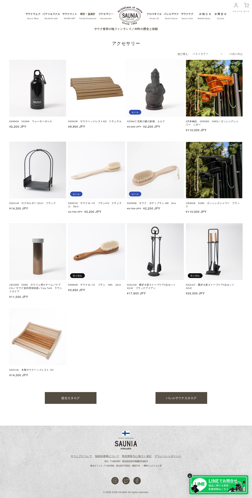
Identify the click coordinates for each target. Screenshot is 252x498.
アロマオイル (154, 16)
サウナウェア (33, 16)
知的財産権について (107, 456)
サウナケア (187, 16)
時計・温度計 (87, 16)
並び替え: (183, 54)
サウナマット (69, 16)
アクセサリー (106, 16)
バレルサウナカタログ (181, 398)
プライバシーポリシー (167, 456)
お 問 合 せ (221, 16)
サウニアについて (81, 456)
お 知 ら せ (205, 16)
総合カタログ (70, 398)
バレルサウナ (171, 16)
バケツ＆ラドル (51, 16)
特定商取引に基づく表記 (137, 456)
